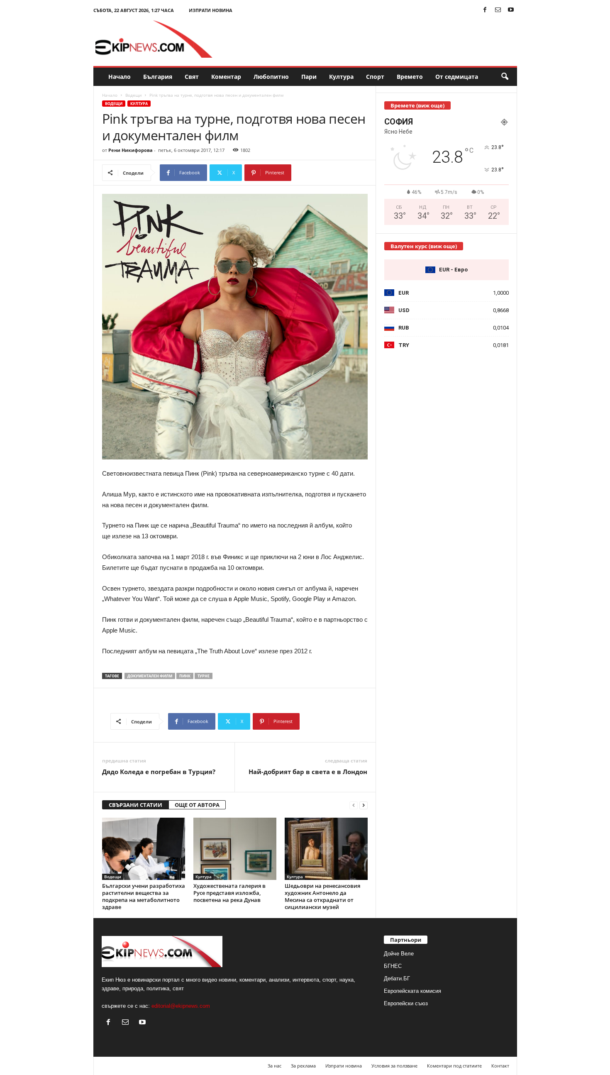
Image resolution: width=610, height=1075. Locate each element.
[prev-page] (353, 805)
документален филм (149, 676)
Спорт (375, 77)
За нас (274, 1066)
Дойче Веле (399, 953)
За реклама (303, 1066)
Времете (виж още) (417, 105)
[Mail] (498, 10)
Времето (410, 77)
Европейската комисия (412, 991)
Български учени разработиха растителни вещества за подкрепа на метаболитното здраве (143, 896)
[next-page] (363, 805)
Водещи (133, 95)
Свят (192, 77)
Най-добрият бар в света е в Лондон (308, 771)
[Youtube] (511, 10)
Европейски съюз (406, 1003)
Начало (119, 77)
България (157, 77)
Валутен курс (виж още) (423, 246)
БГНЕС (393, 966)
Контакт (500, 1066)
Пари (309, 77)
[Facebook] (485, 10)
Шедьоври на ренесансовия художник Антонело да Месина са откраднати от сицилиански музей (322, 896)
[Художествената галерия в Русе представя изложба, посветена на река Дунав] (234, 849)
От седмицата (456, 77)
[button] (504, 77)
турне (204, 676)
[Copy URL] (319, 172)
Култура (341, 77)
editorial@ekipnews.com (180, 1006)
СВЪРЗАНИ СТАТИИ (135, 805)
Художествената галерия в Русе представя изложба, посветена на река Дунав (229, 893)
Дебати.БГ (397, 978)
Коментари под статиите (454, 1066)
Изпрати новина (210, 10)
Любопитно (271, 77)
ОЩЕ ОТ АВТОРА (197, 805)
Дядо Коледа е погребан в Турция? (158, 771)
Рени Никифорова (130, 150)
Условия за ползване (394, 1066)
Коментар (226, 77)
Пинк (184, 676)
